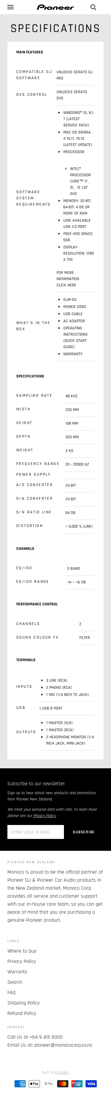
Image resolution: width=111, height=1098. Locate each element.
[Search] (93, 7)
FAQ (11, 992)
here (71, 285)
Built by (55, 1072)
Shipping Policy (23, 1002)
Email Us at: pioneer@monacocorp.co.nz (49, 1045)
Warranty (17, 971)
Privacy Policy (21, 961)
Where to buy (21, 951)
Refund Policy (21, 1013)
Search (14, 982)
